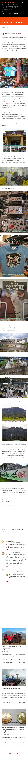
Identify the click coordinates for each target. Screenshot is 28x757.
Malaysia (16, 13)
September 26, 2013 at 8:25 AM (14, 552)
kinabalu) (19, 33)
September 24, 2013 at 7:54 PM (13, 542)
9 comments (9, 745)
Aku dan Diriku (8, 2)
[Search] (22, 2)
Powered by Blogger (14, 753)
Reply (6, 549)
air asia (7, 529)
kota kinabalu (13, 529)
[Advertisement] (14, 611)
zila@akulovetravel (9, 541)
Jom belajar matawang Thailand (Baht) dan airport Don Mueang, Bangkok (13, 730)
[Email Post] (22, 529)
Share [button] (3, 531)
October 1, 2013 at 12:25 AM (19, 570)
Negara (9, 13)
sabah (18, 529)
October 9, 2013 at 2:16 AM (18, 574)
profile (3, 13)
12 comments (9, 662)
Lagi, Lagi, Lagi (22, 662)
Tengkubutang (8, 570)
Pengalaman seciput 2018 (11, 688)
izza (6, 552)
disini (7, 103)
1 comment (8, 702)
